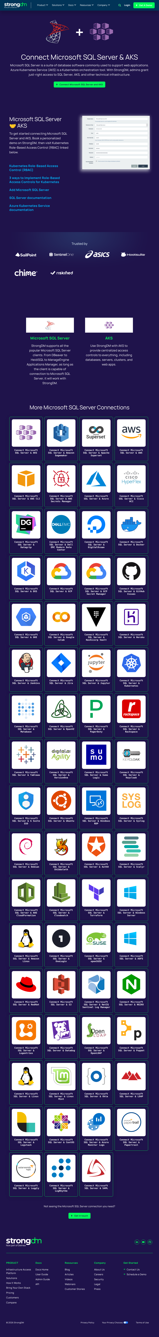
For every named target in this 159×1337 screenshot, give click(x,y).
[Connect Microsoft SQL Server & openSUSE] (96, 945)
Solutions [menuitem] (11, 1278)
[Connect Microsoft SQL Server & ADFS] (131, 945)
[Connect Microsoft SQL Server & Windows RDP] (96, 807)
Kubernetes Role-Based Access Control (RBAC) (33, 168)
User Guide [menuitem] (42, 1274)
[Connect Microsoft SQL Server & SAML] (96, 1174)
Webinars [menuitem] (70, 1284)
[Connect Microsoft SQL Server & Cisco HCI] (131, 485)
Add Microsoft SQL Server (29, 190)
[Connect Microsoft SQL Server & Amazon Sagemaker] (61, 439)
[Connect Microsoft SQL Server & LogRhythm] (61, 1174)
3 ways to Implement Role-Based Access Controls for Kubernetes (34, 180)
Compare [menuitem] (11, 1302)
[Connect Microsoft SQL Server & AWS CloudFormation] (26, 899)
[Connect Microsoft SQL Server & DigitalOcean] (96, 531)
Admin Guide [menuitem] (43, 1279)
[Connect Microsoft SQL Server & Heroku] (131, 623)
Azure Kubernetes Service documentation (29, 208)
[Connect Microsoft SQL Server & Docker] (131, 531)
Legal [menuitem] (97, 1284)
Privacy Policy (87, 1322)
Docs (70, 5)
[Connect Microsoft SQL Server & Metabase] (26, 715)
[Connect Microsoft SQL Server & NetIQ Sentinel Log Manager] (96, 991)
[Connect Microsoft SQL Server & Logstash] (26, 1128)
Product (41, 5)
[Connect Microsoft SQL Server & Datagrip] (26, 531)
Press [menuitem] (97, 1289)
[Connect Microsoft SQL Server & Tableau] (26, 761)
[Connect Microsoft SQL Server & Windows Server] (131, 899)
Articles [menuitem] (69, 1274)
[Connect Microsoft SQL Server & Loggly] (26, 1174)
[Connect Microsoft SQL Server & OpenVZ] (61, 715)
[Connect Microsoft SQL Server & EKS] (26, 578)
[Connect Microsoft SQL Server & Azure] (96, 485)
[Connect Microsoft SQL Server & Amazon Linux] (26, 945)
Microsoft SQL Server (50, 338)
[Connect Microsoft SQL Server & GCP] (61, 578)
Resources (85, 5)
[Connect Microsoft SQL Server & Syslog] (131, 807)
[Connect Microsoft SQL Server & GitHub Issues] (131, 578)
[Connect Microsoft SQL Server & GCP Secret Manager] (96, 578)
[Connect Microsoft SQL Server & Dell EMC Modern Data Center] (61, 531)
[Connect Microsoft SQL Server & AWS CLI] (26, 485)
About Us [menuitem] (99, 1269)
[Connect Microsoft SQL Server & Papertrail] (131, 1128)
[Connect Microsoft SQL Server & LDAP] (131, 1083)
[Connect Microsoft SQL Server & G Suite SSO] (26, 807)
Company (102, 5)
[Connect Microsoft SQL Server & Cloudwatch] (61, 899)
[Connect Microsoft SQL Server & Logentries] (26, 1037)
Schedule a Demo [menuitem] (136, 1274)
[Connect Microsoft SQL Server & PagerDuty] (96, 715)
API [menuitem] (37, 1284)
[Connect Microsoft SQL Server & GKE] (26, 623)
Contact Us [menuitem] (133, 1269)
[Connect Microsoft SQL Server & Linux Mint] (61, 1083)
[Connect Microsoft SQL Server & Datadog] (61, 1037)
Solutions (57, 5)
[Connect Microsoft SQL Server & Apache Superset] (96, 439)
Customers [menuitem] (12, 1297)
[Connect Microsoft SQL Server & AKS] (26, 439)
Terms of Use (142, 1322)
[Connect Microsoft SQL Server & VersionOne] (61, 761)
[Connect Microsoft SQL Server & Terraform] (96, 899)
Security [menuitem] (99, 1279)
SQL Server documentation (30, 198)
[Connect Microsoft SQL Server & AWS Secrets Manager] (61, 485)
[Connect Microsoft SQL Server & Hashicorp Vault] (96, 623)
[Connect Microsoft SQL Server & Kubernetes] (131, 669)
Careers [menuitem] (98, 1274)
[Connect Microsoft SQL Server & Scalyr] (131, 853)
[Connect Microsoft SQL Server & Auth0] (96, 853)
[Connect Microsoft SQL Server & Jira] (61, 669)
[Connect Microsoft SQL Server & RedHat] (26, 991)
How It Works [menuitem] (13, 1283)
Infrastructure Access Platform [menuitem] (18, 1271)
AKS (109, 338)
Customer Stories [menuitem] (75, 1289)
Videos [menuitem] (69, 1279)
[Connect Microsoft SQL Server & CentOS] (61, 1128)
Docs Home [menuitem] (42, 1269)
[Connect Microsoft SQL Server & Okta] (96, 1083)
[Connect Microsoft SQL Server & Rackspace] (131, 715)
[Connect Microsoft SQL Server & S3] (61, 991)
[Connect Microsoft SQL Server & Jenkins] (26, 669)
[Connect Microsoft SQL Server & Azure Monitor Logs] (96, 1128)
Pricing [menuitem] (10, 1292)
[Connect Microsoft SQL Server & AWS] (131, 439)
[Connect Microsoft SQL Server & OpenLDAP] (96, 1037)
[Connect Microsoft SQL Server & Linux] (26, 1083)
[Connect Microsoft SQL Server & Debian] (26, 853)
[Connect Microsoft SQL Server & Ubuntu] (61, 807)
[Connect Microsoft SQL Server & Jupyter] (96, 669)
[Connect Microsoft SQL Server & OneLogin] (61, 945)
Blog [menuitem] (67, 1269)
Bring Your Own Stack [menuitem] (18, 1287)
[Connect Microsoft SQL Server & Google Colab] (61, 623)
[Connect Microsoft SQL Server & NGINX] (131, 991)
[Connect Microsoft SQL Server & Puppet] (131, 1037)
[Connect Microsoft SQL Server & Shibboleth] (61, 853)
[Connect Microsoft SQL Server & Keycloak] (131, 761)
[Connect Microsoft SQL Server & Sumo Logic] (96, 761)
